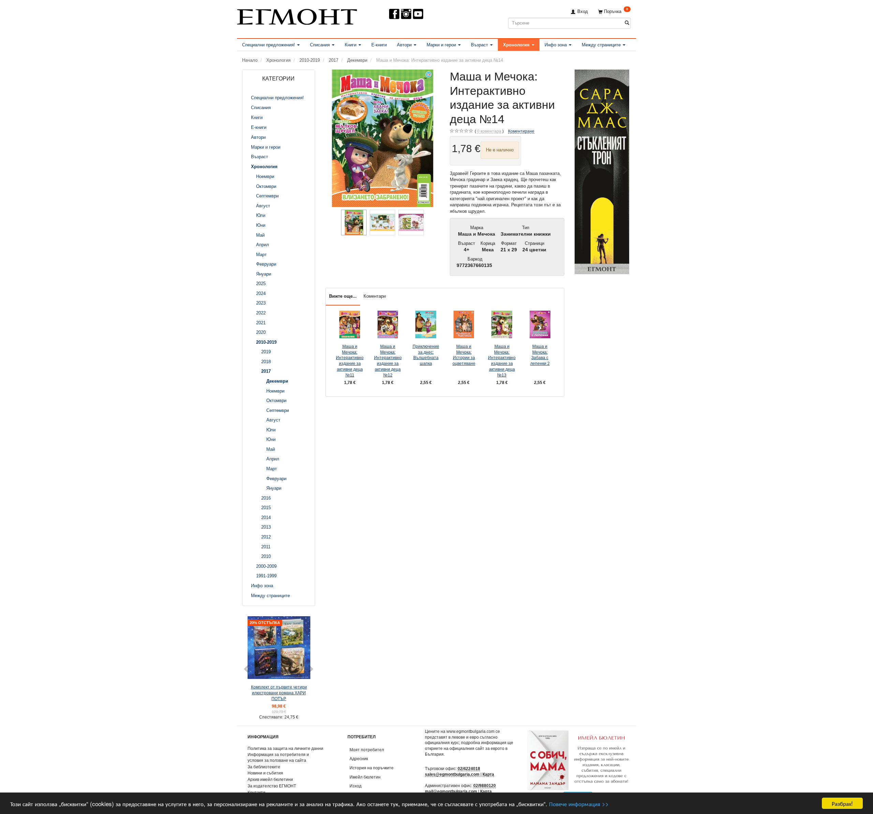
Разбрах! (842, 803)
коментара (489, 131)
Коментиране (521, 131)
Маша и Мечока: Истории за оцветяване (464, 355)
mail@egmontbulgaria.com (451, 791)
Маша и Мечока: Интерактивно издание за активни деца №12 (388, 360)
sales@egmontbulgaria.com (452, 774)
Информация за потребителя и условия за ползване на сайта (278, 757)
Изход (355, 786)
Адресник (359, 758)
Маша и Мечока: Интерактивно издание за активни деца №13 (502, 360)
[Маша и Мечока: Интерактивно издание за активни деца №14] (382, 138)
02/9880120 (484, 785)
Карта (488, 774)
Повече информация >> (579, 803)
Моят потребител (367, 750)
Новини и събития (265, 773)
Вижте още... (343, 296)
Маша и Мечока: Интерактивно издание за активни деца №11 (350, 360)
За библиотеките (264, 767)
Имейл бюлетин (365, 777)
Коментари (375, 296)
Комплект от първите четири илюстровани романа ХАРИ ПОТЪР (279, 692)
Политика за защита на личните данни (285, 748)
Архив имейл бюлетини (270, 779)
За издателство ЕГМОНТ (272, 786)
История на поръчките (372, 768)
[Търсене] (627, 23)
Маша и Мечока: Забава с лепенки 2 (540, 355)
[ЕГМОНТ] (297, 15)
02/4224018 (469, 768)
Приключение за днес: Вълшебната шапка (426, 355)
